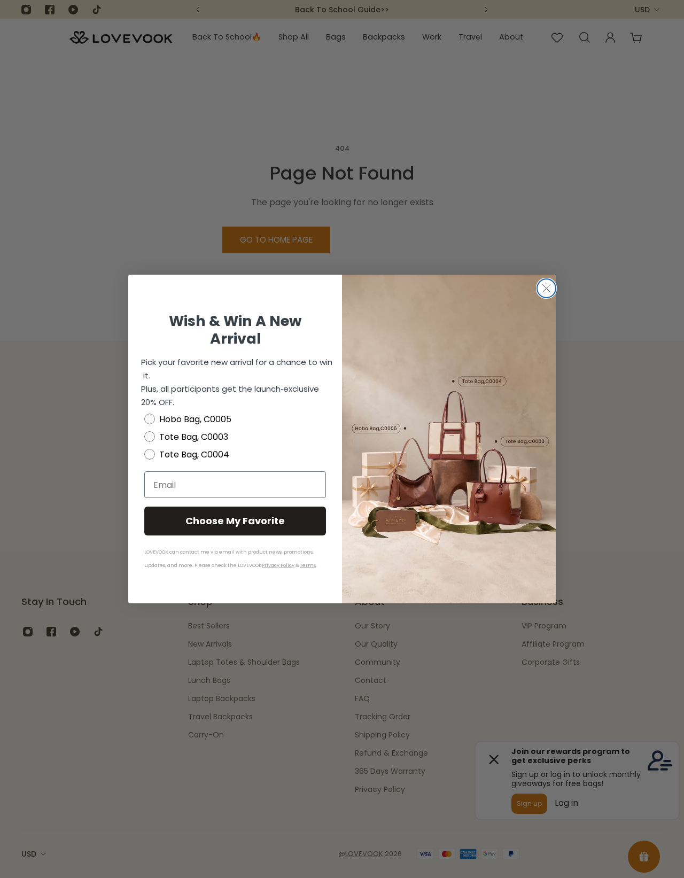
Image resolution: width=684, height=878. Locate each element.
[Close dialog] (546, 288)
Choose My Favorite (235, 520)
